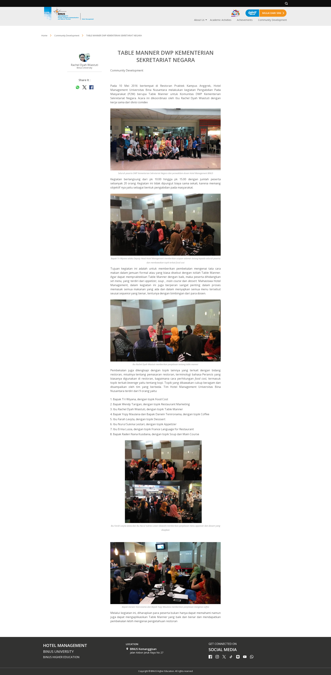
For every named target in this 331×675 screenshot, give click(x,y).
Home (44, 35)
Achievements (245, 20)
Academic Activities (220, 20)
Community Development (272, 20)
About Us (199, 20)
